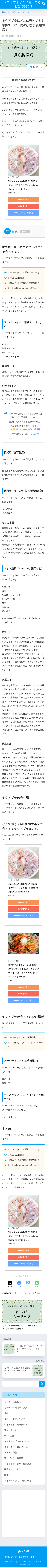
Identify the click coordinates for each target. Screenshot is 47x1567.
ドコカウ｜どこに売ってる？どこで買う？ (24, 4)
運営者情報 (23, 1557)
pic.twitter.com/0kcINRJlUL (28, 429)
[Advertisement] (23, 1513)
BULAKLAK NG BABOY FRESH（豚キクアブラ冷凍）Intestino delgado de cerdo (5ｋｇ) (23, 185)
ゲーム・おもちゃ (12, 1402)
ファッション (10, 1430)
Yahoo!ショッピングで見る (23, 213)
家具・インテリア (12, 1469)
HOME (25, 1551)
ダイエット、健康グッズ (15, 1424)
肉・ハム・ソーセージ (24, 1293)
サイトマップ (36, 1557)
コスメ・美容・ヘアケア (15, 1419)
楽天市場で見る (23, 206)
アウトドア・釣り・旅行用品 (17, 1464)
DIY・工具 (9, 1436)
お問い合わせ (11, 1557)
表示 (25, 231)
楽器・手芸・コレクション (16, 1447)
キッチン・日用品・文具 (15, 1407)
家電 (6, 1475)
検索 (42, 1384)
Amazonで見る (23, 200)
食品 (38, 1293)
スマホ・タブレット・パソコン (19, 1441)
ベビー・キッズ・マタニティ (17, 1481)
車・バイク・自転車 (13, 1458)
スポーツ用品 (10, 1452)
